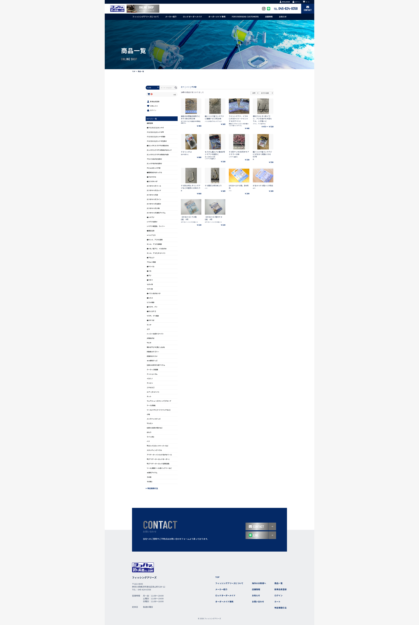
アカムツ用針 (151, 262)
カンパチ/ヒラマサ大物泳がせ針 (158, 154)
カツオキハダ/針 (152, 195)
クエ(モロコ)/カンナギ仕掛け (157, 141)
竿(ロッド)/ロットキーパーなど (157, 446)
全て (182, 87)
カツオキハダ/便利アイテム (156, 213)
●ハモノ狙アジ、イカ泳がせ (157, 248)
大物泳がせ (150, 338)
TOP (133, 71)
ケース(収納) (151, 405)
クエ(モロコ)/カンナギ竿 (155, 132)
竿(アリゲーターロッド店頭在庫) (158, 464)
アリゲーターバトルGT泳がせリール (159, 455)
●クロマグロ (151, 177)
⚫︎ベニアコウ (151, 235)
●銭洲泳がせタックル (154, 172)
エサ (148, 329)
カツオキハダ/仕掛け (154, 204)
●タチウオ (150, 320)
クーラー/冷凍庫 (152, 369)
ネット (149, 396)
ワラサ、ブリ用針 (153, 316)
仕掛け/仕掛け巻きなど (155, 428)
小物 (148, 414)
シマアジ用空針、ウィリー (156, 226)
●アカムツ (150, 257)
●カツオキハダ (152, 181)
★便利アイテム (152, 472)
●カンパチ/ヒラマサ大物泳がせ (158, 145)
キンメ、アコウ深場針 (154, 244)
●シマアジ (150, 217)
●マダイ (150, 280)
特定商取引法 (152, 488)
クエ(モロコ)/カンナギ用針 (156, 136)
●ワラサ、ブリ (152, 307)
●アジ (149, 275)
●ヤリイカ (150, 266)
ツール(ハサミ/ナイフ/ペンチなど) (158, 410)
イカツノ (150, 378)
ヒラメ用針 (150, 302)
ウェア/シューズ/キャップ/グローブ (159, 401)
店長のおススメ (152, 356)
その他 (149, 477)
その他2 (149, 481)
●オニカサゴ (151, 311)
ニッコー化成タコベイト (155, 334)
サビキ (149, 343)
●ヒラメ (150, 298)
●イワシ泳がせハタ (154, 293)
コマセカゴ (150, 387)
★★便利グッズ (152, 360)
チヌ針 (194, 87)
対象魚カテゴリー (153, 352)
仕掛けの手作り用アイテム (156, 365)
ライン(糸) (150, 437)
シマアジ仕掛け (152, 222)
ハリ (148, 441)
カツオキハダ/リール (154, 186)
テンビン (150, 383)
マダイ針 (150, 289)
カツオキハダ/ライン (154, 199)
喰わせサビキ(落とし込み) (156, 347)
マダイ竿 (150, 284)
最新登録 (150, 123)
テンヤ (149, 325)
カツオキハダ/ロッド (154, 190)
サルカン (150, 423)
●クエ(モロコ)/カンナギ (155, 128)
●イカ (149, 271)
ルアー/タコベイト (153, 392)
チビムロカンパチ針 (154, 168)
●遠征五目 (150, 231)
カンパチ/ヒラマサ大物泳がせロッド (159, 150)
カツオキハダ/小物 (153, 208)
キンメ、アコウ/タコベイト (156, 253)
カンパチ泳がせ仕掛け (154, 163)
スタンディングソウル (154, 450)
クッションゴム (152, 374)
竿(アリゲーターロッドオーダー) (158, 459)
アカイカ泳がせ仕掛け (154, 159)
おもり (149, 432)
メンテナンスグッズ (154, 419)
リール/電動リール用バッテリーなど (159, 468)
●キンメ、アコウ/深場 (154, 240)
